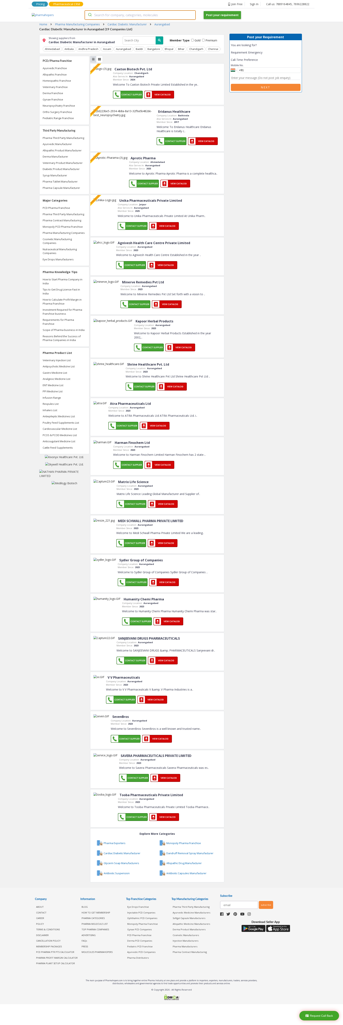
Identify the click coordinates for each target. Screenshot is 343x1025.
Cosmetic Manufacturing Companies (57, 241)
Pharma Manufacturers (185, 946)
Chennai (213, 49)
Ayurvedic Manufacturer (57, 144)
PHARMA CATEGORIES (93, 918)
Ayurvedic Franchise (55, 68)
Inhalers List (50, 410)
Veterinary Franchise (55, 87)
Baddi (139, 49)
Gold (197, 40)
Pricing (40, 4)
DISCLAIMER (42, 935)
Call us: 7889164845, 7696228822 (287, 4)
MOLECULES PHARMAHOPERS (97, 951)
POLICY (40, 923)
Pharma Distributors (138, 957)
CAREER (40, 918)
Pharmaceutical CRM (66, 4)
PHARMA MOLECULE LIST (95, 923)
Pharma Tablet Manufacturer (60, 181)
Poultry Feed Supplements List (61, 422)
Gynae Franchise (53, 99)
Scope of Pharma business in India (64, 330)
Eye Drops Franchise (138, 906)
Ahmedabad (52, 49)
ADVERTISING (89, 935)
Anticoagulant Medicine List (59, 441)
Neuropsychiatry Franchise (59, 105)
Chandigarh (196, 49)
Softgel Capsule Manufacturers (189, 918)
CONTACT (41, 912)
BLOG (85, 906)
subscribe (266, 904)
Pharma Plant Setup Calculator (55, 963)
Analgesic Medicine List (56, 379)
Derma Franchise (53, 93)
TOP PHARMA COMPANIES (95, 929)
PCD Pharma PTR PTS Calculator (55, 951)
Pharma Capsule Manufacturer (61, 188)
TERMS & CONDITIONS (48, 929)
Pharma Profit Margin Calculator (57, 957)
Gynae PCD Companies (139, 929)
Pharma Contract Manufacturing (62, 220)
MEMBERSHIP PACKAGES (49, 946)
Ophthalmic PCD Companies (142, 918)
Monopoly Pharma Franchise (142, 923)
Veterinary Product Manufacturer (63, 163)
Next (265, 87)
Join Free (237, 4)
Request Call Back (321, 1015)
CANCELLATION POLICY (48, 940)
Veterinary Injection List (57, 360)
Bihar (181, 49)
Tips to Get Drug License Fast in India (61, 291)
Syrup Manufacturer (55, 175)
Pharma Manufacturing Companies (64, 233)
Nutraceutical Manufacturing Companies (60, 251)
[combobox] (140, 15)
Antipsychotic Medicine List (59, 366)
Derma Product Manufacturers (189, 929)
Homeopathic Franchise (57, 80)
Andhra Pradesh (88, 49)
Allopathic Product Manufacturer (62, 150)
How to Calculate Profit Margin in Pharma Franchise (62, 301)
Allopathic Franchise (55, 74)
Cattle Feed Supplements (58, 447)
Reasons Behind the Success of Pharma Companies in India (62, 338)
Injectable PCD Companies (141, 912)
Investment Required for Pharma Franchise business (62, 311)
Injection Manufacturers (185, 940)
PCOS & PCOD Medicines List (60, 435)
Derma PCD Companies (139, 940)
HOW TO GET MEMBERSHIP (96, 912)
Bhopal (169, 49)
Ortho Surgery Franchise (57, 112)
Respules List (51, 404)
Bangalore (153, 49)
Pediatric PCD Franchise (140, 946)
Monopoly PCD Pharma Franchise (63, 226)
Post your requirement (222, 15)
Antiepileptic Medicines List (59, 416)
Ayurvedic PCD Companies (141, 951)
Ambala (69, 49)
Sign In (254, 4)
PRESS (85, 946)
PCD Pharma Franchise (56, 208)
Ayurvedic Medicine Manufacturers (191, 912)
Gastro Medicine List (55, 372)
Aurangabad (123, 49)
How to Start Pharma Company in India (62, 281)
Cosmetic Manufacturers (186, 935)
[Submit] (89, 15)
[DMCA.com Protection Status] (171, 997)
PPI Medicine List (53, 391)
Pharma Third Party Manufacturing (63, 138)
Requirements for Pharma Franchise (58, 322)
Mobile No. (237, 65)
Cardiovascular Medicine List (60, 429)
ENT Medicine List (53, 385)
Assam (107, 49)
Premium (211, 40)
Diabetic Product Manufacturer (61, 169)
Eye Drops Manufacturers (58, 259)
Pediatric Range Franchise (58, 118)
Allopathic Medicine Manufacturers (191, 923)
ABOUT (40, 906)
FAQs (84, 940)
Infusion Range (52, 397)
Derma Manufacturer (55, 156)
